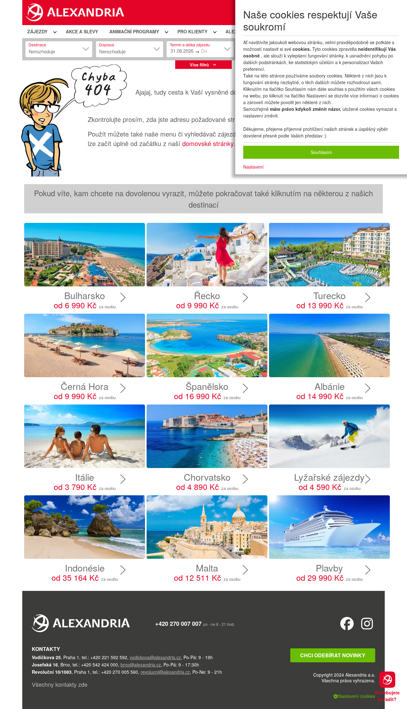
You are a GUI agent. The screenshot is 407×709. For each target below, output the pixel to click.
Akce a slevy (82, 31)
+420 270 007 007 (178, 623)
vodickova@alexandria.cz (155, 657)
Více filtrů (199, 65)
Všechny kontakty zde (59, 684)
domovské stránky (207, 143)
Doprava (106, 44)
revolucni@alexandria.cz (165, 672)
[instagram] (367, 623)
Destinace (37, 44)
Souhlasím (321, 152)
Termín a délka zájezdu (190, 44)
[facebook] (347, 623)
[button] (41, 31)
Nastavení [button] (253, 167)
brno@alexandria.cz (141, 664)
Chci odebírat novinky (332, 655)
